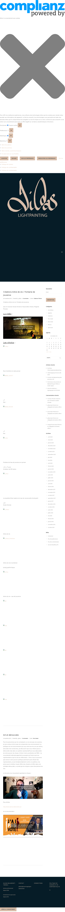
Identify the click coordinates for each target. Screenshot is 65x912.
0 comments (25, 298)
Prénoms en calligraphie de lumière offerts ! (54, 407)
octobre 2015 (51, 527)
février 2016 (50, 519)
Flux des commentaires (53, 542)
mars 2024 (50, 440)
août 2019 (50, 475)
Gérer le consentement (8, 909)
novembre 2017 (51, 492)
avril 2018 (50, 484)
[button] (32, 66)
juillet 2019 (50, 478)
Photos (40, 298)
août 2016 (50, 510)
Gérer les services (7, 148)
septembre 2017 (51, 498)
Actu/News (50, 310)
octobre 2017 (51, 495)
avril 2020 (50, 463)
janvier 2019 (51, 481)
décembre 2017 (51, 489)
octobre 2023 (51, 452)
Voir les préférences (27, 158)
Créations (36, 298)
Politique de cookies (7, 164)
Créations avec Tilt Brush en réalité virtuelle (53, 400)
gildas (48, 405)
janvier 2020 (51, 469)
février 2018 (51, 487)
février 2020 (51, 466)
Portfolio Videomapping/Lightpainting (54, 369)
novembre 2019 (51, 472)
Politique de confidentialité (9, 167)
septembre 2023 (52, 454)
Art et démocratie (11, 735)
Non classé (35, 738)
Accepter (4, 158)
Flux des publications (53, 539)
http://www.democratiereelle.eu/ (12, 807)
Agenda (50, 313)
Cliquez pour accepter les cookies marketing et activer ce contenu (23, 327)
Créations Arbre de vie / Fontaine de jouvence (19, 293)
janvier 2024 (51, 443)
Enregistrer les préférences (46, 158)
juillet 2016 (50, 513)
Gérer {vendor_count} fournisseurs (11, 151)
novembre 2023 (51, 449)
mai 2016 (50, 516)
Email (47, 292)
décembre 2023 (51, 446)
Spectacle (50, 328)
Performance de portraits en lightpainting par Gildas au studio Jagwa (54, 384)
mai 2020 (50, 460)
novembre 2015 (51, 525)
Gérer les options (6, 145)
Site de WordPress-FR (53, 545)
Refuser (14, 158)
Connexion (50, 536)
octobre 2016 (51, 507)
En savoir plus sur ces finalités (10, 154)
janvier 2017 (50, 501)
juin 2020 (50, 457)
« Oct (47, 352)
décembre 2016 (51, 504)
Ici (49, 890)
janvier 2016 (50, 522)
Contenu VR (50, 399)
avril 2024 (50, 437)
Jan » (50, 352)
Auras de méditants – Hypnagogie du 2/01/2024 (53, 389)
